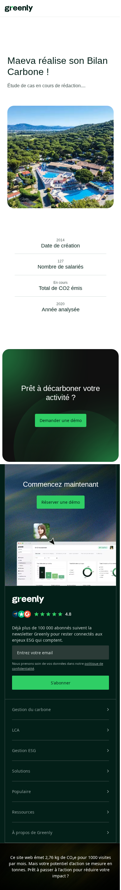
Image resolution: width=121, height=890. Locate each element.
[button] (60, 709)
